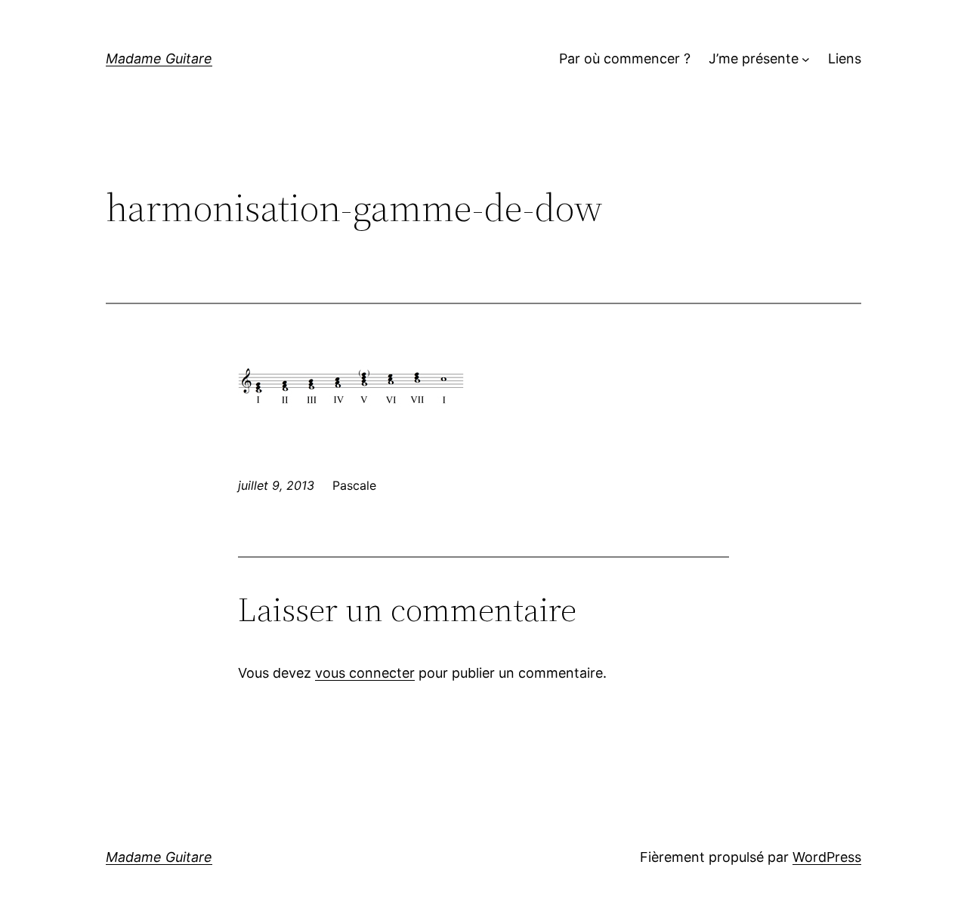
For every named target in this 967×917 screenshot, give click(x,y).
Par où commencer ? (624, 58)
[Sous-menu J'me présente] (806, 59)
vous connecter (365, 673)
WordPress (826, 857)
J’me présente (754, 58)
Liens (844, 58)
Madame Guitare (159, 58)
